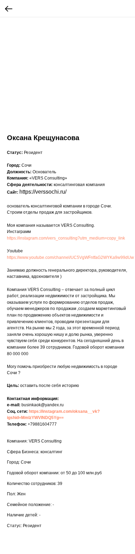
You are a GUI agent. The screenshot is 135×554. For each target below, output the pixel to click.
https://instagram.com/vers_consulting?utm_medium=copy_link (66, 238)
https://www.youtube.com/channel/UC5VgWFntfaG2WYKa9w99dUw (70, 257)
